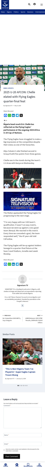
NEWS (5, 88)
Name (6, 435)
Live (16, 466)
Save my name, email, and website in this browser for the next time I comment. (22, 450)
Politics (16, 12)
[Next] (39, 361)
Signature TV (8, 105)
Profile (39, 466)
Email (6, 444)
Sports (23, 12)
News (3, 12)
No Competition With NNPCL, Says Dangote (12, 318)
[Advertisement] (22, 38)
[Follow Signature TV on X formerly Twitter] (22, 305)
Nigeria (9, 12)
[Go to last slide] (6, 361)
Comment (7, 406)
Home (5, 466)
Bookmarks (28, 466)
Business (30, 12)
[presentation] (22, 351)
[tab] (18, 385)
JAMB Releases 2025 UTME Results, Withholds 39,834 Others (33, 319)
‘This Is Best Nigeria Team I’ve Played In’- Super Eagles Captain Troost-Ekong (20, 371)
